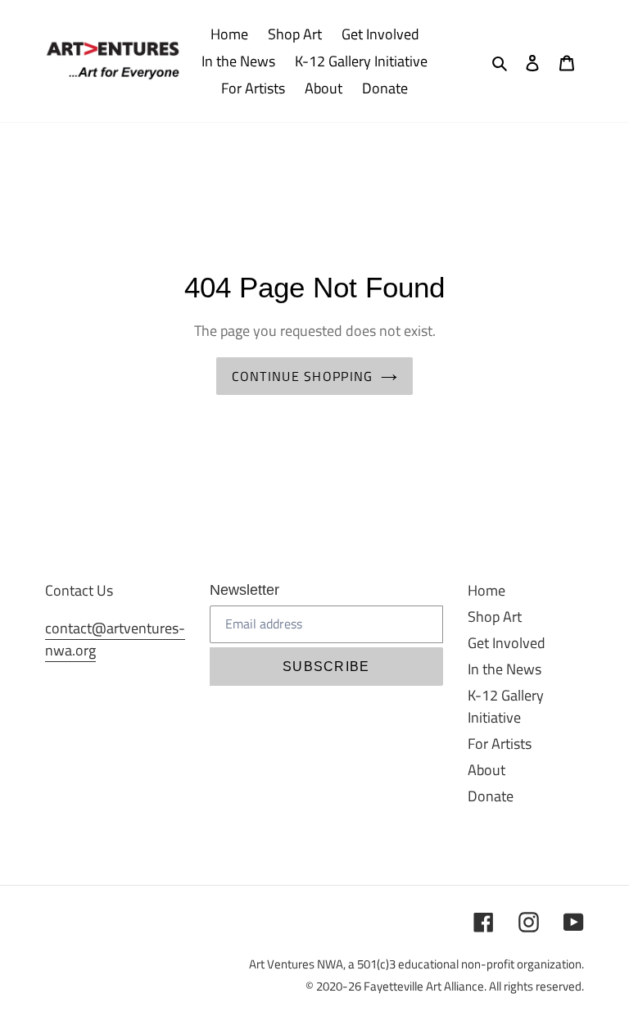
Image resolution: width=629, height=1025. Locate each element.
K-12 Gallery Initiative (506, 706)
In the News (504, 669)
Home (486, 590)
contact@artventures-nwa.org (115, 639)
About (486, 770)
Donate (491, 796)
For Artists (500, 743)
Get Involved (506, 643)
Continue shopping (302, 376)
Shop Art (495, 616)
